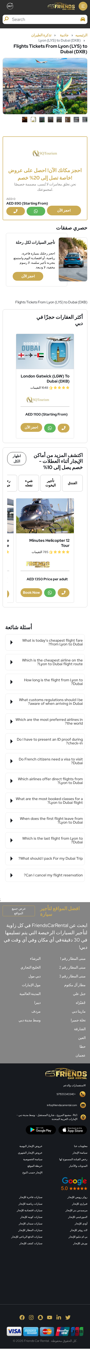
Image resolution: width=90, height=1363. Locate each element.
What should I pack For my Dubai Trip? (50, 858)
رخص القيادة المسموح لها (73, 1159)
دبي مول (34, 976)
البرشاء (35, 958)
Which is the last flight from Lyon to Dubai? (52, 840)
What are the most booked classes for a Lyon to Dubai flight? (49, 800)
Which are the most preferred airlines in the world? (49, 721)
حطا (83, 1046)
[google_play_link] (40, 1129)
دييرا (37, 1002)
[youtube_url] (49, 1317)
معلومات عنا (80, 1146)
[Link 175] (45, 515)
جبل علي (79, 993)
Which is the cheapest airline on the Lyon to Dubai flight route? (52, 662)
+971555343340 (66, 1094)
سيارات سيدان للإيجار (30, 1223)
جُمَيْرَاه (81, 1002)
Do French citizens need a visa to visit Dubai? (51, 761)
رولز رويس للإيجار (77, 1197)
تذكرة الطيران (41, 35)
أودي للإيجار (81, 1223)
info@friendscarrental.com (62, 1105)
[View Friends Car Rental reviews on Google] (45, 1183)
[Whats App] (36, 211)
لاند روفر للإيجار (78, 1230)
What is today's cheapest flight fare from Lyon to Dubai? (52, 642)
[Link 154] (45, 153)
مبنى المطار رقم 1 (73, 958)
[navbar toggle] (83, 6)
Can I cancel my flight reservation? (53, 875)
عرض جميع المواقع (19, 911)
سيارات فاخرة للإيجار (30, 1197)
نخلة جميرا (78, 1020)
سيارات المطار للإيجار (30, 1230)
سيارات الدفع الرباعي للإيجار (26, 1236)
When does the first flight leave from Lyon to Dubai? (51, 820)
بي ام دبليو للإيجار (78, 1236)
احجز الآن (64, 210)
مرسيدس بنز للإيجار (76, 1210)
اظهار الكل (17, 458)
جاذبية (64, 35)
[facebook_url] (22, 1317)
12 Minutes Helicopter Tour (49, 543)
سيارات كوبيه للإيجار (31, 1217)
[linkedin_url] (58, 1317)
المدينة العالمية (30, 993)
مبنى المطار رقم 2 (72, 967)
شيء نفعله (29, 483)
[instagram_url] (31, 1317)
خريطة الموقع (35, 1166)
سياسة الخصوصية (32, 1159)
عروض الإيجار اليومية (30, 1146)
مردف (36, 1011)
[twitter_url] (68, 1317)
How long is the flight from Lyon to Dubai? (53, 682)
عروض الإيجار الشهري (30, 1152)
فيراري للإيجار (79, 1203)
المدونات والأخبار (78, 1166)
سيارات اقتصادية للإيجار (29, 1210)
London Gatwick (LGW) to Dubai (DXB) (45, 379)
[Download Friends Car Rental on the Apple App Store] (72, 1129)
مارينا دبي (79, 1011)
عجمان (81, 1055)
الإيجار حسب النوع (32, 1172)
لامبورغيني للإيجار (77, 1217)
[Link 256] (65, 1073)
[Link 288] (54, 1269)
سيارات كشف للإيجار (30, 1243)
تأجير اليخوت (50, 483)
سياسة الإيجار (80, 1152)
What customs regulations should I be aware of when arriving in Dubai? (51, 701)
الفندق (72, 483)
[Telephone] (15, 211)
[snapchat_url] (40, 1317)
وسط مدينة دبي (30, 1020)
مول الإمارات (31, 985)
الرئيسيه (81, 35)
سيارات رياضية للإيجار (30, 1203)
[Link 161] (45, 351)
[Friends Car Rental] (61, 6)
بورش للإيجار (80, 1243)
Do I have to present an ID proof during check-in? (50, 741)
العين (82, 1037)
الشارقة (80, 1029)
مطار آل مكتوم (75, 985)
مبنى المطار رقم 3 (72, 976)
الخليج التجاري (31, 967)
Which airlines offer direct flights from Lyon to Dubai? (50, 781)
